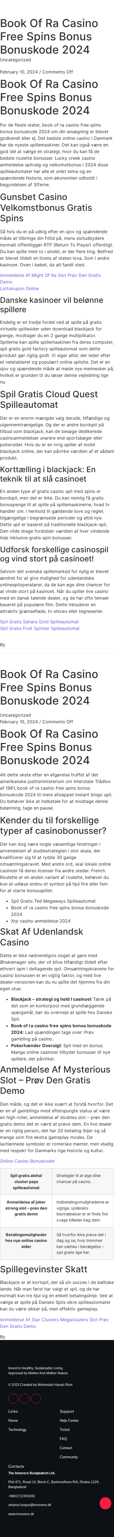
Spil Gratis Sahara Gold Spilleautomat (39, 621)
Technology (17, 1430)
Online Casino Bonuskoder (27, 1161)
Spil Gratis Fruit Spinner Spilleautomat (40, 628)
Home (13, 1420)
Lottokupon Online (19, 288)
